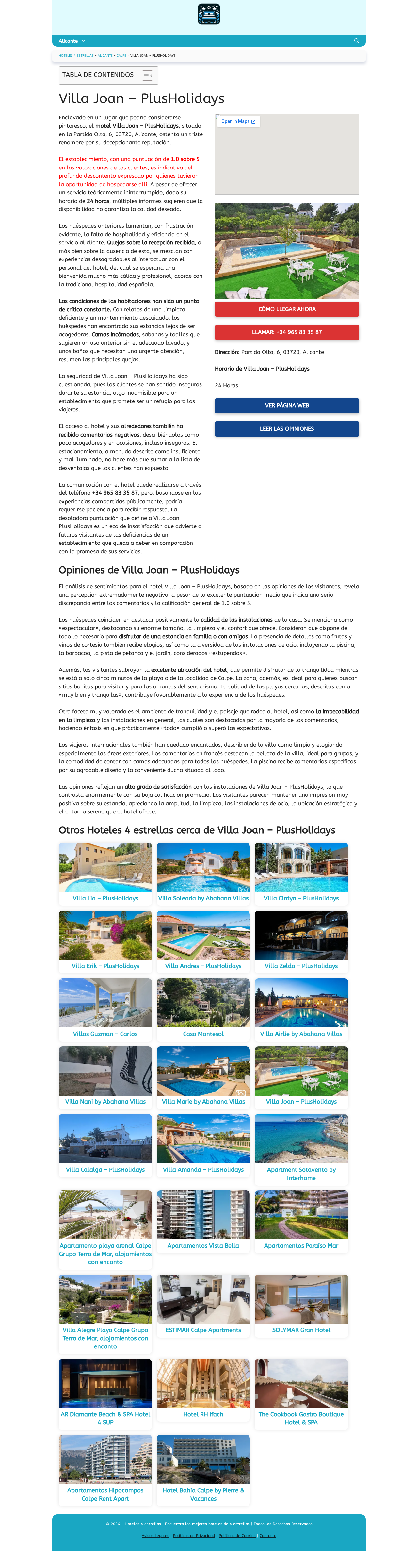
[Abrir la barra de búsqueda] (357, 41)
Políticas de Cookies (237, 1535)
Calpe (121, 56)
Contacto (268, 1535)
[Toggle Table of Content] (144, 75)
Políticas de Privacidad (194, 1535)
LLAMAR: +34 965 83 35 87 (287, 332)
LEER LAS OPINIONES (287, 428)
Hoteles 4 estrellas (76, 56)
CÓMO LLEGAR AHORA (287, 309)
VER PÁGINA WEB (287, 405)
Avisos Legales (155, 1535)
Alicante (68, 41)
